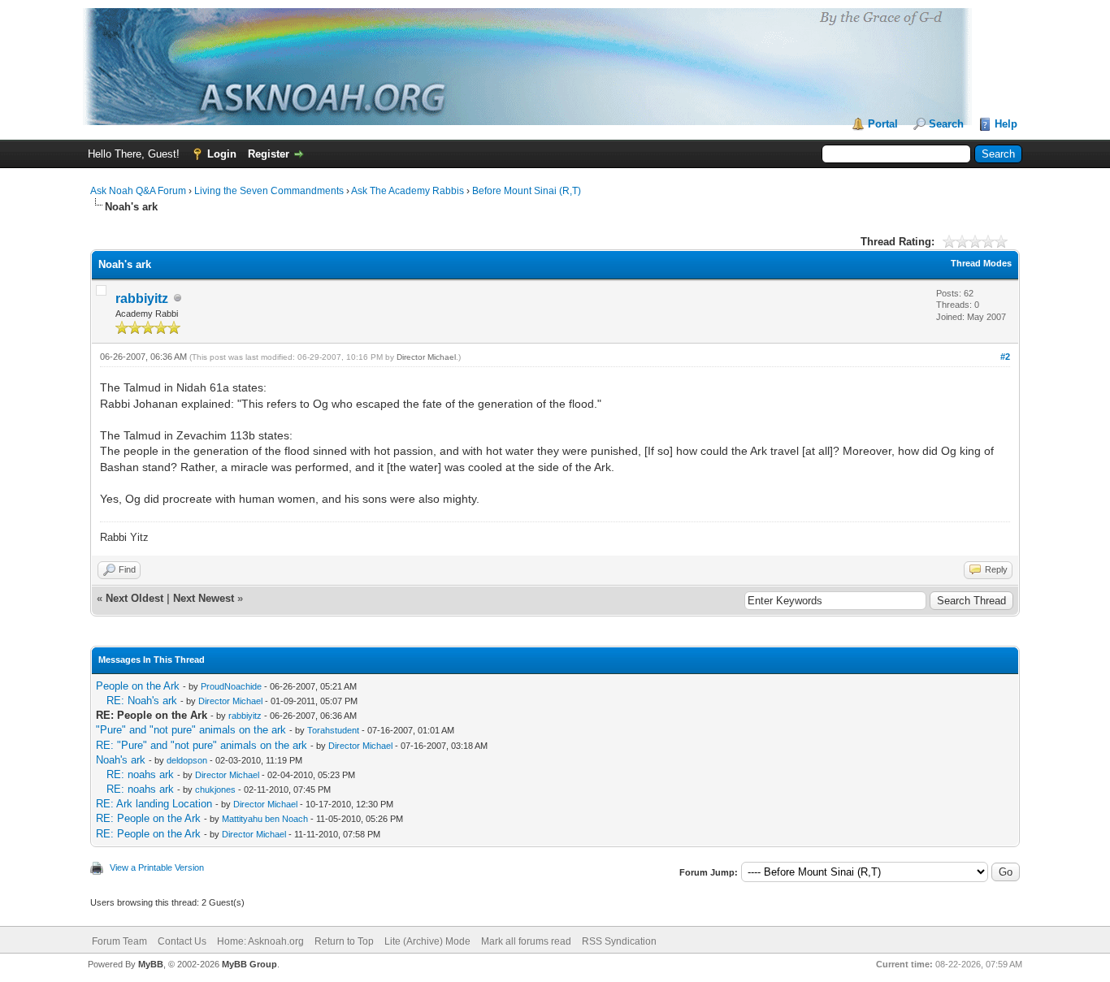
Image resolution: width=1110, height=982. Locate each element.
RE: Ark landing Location (154, 804)
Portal (883, 124)
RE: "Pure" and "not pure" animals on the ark (201, 745)
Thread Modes (981, 263)
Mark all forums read (526, 941)
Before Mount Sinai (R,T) (526, 191)
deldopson (187, 760)
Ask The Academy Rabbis (407, 191)
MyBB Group (249, 964)
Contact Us (182, 941)
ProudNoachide (231, 686)
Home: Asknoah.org (260, 941)
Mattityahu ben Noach (265, 819)
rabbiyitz (141, 298)
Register (268, 154)
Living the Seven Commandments (269, 191)
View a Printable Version (157, 867)
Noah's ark (120, 760)
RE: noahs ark (140, 774)
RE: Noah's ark (141, 700)
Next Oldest (134, 598)
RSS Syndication (619, 941)
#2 (1005, 356)
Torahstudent (333, 730)
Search (946, 124)
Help (1006, 124)
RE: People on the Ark (148, 818)
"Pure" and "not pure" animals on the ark (191, 730)
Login (221, 154)
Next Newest (203, 598)
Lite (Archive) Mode (427, 941)
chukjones (215, 789)
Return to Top (344, 941)
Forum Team (119, 941)
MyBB (150, 964)
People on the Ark (138, 686)
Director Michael (426, 357)
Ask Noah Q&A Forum (138, 191)
